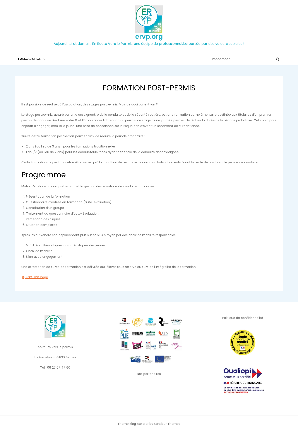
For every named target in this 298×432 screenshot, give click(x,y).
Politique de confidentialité (242, 318)
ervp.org (149, 36)
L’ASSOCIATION (29, 59)
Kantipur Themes (167, 424)
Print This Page (36, 277)
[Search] (277, 59)
